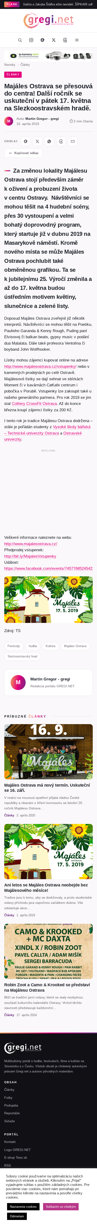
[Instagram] (31, 39)
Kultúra (50, 646)
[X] (37, 141)
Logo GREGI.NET (17, 1150)
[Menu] (77, 40)
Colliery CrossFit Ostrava (34, 403)
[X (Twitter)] (53, 39)
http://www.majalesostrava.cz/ (30, 544)
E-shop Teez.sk (15, 1157)
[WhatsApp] (49, 141)
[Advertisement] (48, 491)
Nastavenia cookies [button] (23, 1206)
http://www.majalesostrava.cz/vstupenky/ (40, 366)
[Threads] (65, 39)
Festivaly (14, 646)
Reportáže (12, 1113)
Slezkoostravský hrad (22, 656)
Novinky (9, 64)
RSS (7, 1165)
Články (25, 64)
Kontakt (10, 1142)
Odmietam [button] (17, 1216)
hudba (33, 646)
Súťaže (9, 1121)
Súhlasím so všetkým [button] (61, 1206)
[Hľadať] (19, 39)
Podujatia (11, 1105)
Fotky (8, 1097)
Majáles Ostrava (75, 646)
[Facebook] (42, 39)
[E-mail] (72, 141)
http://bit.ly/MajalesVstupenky (30, 556)
